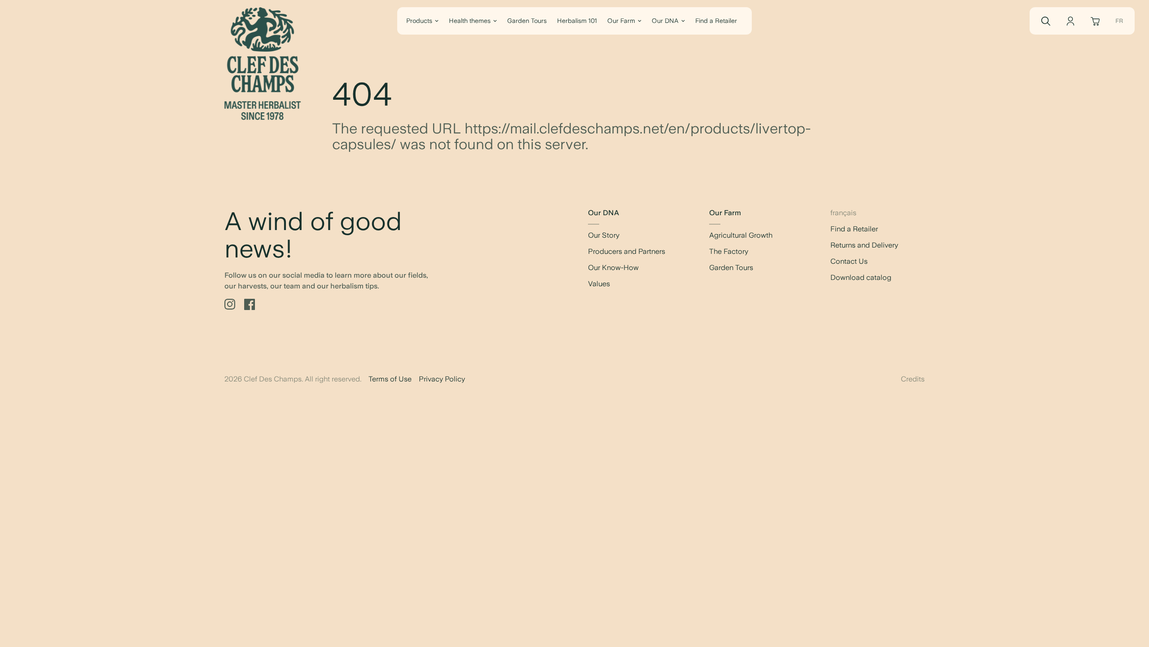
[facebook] (249, 304)
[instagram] (229, 304)
